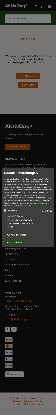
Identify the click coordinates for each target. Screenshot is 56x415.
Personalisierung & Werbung (19, 220)
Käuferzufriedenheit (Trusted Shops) (20, 225)
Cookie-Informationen (40, 206)
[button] (47, 211)
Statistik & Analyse (15, 216)
